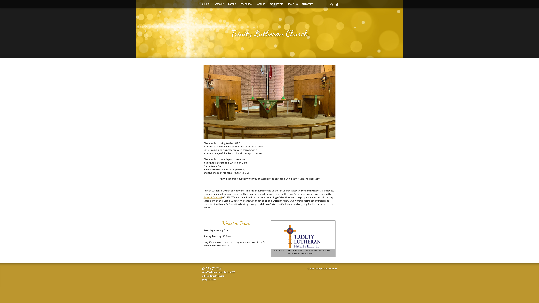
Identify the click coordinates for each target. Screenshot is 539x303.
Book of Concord (213, 197)
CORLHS (261, 4)
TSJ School (246, 4)
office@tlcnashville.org (213, 276)
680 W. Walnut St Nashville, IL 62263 (218, 272)
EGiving (232, 4)
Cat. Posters (276, 4)
